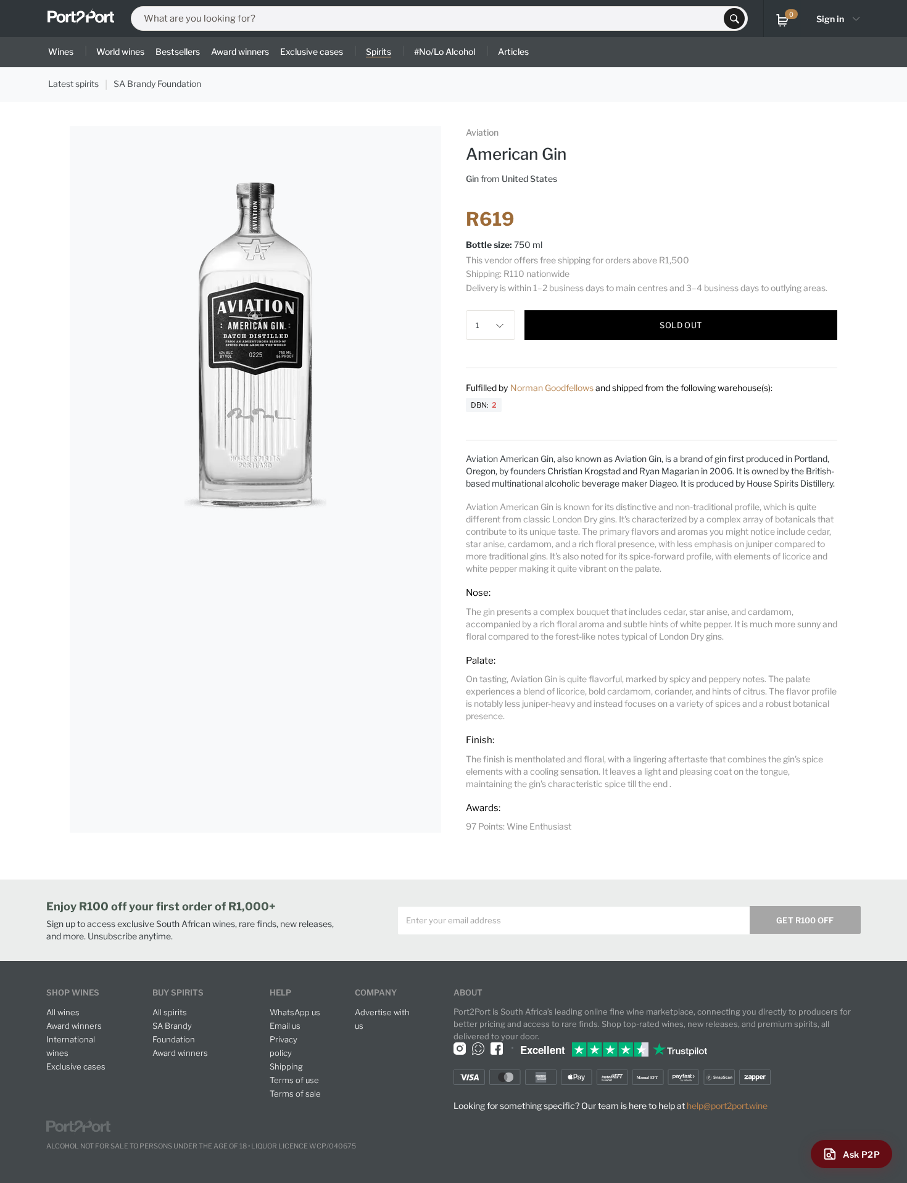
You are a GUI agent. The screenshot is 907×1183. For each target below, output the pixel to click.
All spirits (169, 1012)
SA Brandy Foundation (157, 83)
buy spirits (178, 992)
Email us (285, 1026)
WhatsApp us (295, 1012)
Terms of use (294, 1080)
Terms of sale (295, 1093)
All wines (63, 1012)
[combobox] (431, 18)
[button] (503, 325)
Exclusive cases (76, 1066)
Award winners (74, 1026)
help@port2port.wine (727, 1105)
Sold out (681, 325)
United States (529, 178)
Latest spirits (73, 83)
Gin (472, 178)
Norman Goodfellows (552, 387)
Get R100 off (805, 920)
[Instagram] (460, 1048)
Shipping (286, 1066)
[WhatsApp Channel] (478, 1048)
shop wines (72, 992)
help (280, 992)
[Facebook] (497, 1048)
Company (376, 992)
